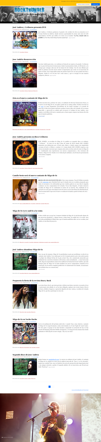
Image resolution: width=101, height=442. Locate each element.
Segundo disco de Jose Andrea (26, 354)
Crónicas (42, 22)
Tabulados (80, 22)
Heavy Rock (22, 311)
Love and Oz (26, 242)
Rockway (26, 378)
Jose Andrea (22, 52)
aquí (42, 106)
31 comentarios (33, 100)
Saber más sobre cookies (94, 1)
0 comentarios (34, 29)
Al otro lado (48, 129)
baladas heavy (36, 242)
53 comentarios (35, 177)
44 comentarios (34, 251)
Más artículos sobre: (16, 129)
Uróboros (26, 52)
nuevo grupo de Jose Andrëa (38, 168)
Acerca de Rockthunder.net (77, 389)
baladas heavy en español (43, 242)
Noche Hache (26, 347)
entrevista (46, 182)
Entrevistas (54, 22)
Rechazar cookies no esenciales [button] (84, 4)
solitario (29, 378)
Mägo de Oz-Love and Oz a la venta (27, 211)
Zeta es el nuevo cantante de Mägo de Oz (30, 98)
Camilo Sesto (38, 203)
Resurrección (30, 90)
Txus (30, 347)
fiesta (25, 311)
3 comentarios (35, 213)
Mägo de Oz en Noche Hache (25, 319)
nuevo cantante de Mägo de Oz (29, 129)
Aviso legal (86, 389)
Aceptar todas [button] (95, 4)
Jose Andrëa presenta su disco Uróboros (30, 137)
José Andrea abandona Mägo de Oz (28, 249)
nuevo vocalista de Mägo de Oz (25, 203)
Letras (66, 22)
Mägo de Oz (35, 90)
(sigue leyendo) (72, 37)
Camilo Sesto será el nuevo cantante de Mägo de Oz (35, 175)
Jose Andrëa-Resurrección (24, 59)
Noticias (16, 22)
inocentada (42, 203)
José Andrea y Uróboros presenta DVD (29, 27)
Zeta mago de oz (43, 129)
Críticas (28, 22)
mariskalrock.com (54, 359)
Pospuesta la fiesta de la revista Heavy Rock (32, 280)
